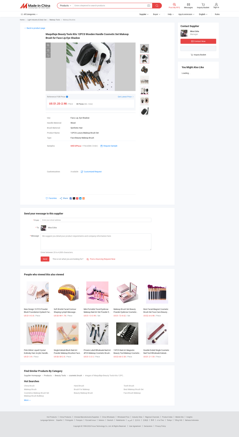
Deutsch (110, 420)
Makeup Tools (55, 20)
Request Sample (110, 145)
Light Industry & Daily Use (37, 20)
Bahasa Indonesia (192, 420)
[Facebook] (71, 198)
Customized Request (93, 171)
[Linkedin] (80, 198)
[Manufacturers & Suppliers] (35, 6)
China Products (65, 417)
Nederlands (120, 420)
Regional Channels (152, 417)
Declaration (148, 426)
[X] (74, 198)
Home (22, 20)
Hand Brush (79, 385)
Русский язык (90, 420)
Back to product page (36, 28)
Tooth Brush (129, 385)
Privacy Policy (160, 426)
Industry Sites (137, 417)
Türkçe (169, 420)
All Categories (29, 14)
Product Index (167, 417)
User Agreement (135, 426)
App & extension (185, 14)
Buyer (155, 14)
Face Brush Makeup (132, 393)
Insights (189, 417)
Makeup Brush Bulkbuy (34, 395)
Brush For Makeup (82, 389)
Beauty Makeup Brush (83, 393)
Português (69, 420)
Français (79, 420)
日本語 (145, 420)
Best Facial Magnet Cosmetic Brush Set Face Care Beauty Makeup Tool (155, 312)
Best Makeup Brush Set (134, 389)
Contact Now (200, 41)
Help (170, 14)
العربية (130, 420)
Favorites (53, 198)
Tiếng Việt (178, 420)
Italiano (101, 420)
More (26, 400)
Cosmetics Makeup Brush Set (36, 393)
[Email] (83, 198)
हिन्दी (152, 420)
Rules (217, 14)
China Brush (29, 385)
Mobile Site (179, 417)
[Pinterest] (77, 198)
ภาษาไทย (160, 420)
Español (59, 420)
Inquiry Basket (200, 54)
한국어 (137, 420)
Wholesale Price (123, 417)
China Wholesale (108, 417)
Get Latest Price (125, 96)
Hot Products (52, 417)
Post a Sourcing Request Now (101, 259)
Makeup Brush (30, 389)
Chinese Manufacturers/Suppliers (86, 417)
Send (45, 259)
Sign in (216, 7)
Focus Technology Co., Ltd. (101, 426)
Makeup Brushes (69, 20)
